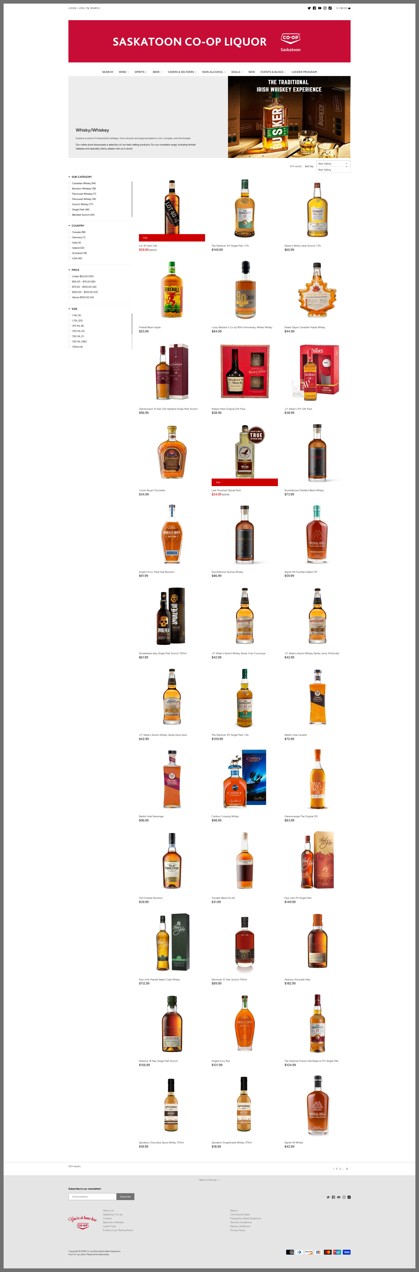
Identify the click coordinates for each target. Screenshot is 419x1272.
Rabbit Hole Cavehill (295, 734)
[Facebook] (314, 8)
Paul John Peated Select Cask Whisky (159, 979)
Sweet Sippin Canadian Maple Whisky (304, 327)
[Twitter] (309, 8)
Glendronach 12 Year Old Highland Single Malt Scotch (168, 408)
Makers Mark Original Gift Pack (228, 408)
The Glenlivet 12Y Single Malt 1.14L (230, 734)
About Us (108, 1210)
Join (81, 8)
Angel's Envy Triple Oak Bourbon (156, 571)
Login (72, 8)
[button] (80, 177)
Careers (107, 1218)
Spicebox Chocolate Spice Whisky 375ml (161, 1142)
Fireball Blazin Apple (150, 327)
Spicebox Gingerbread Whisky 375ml (232, 1142)
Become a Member (113, 1222)
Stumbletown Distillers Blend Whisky (304, 490)
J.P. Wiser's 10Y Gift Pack (298, 408)
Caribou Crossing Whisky (225, 816)
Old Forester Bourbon (151, 897)
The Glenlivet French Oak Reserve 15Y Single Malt (311, 1061)
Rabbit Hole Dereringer (151, 816)
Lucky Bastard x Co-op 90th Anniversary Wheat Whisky (242, 327)
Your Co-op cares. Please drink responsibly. (88, 1254)
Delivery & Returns (240, 1226)
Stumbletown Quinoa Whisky (227, 571)
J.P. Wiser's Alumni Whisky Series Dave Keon (163, 734)
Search (234, 1210)
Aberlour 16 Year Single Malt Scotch (158, 1061)
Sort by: (309, 166)
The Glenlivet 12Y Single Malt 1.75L (230, 245)
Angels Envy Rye (221, 1061)
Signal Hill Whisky (293, 1142)
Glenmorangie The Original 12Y (301, 816)
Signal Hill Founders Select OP (300, 571)
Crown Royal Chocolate (152, 490)
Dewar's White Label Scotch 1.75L (302, 245)
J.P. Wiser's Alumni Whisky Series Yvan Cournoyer (239, 653)
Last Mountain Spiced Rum (226, 490)
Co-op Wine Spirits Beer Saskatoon (103, 1251)
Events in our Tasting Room (118, 1230)
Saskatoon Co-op (113, 1214)
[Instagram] (325, 8)
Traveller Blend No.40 (223, 897)
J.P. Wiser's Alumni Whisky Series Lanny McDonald (311, 653)
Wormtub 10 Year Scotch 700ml (229, 979)
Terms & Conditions (241, 1222)
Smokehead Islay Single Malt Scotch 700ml (163, 653)
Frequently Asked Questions (245, 1218)
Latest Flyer (109, 1226)
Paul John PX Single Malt (297, 897)
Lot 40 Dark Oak (148, 245)
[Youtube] (319, 8)
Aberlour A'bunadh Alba (297, 979)
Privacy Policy (237, 1230)
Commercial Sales (240, 1214)
